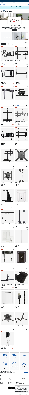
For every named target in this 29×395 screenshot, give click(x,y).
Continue (26, 372)
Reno (9, 378)
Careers (1, 384)
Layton (1, 378)
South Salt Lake (2, 380)
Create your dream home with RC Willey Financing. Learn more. (14, 0)
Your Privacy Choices (25, 391)
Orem (1, 379)
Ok (18, 391)
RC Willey (1, 10)
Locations (2, 375)
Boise (16, 377)
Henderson (10, 377)
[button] (3, 44)
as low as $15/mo (3, 64)
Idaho (16, 376)
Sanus (4, 10)
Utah (1, 376)
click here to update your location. (14, 7)
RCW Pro (1, 383)
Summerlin (10, 379)
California (23, 376)
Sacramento (23, 378)
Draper (1, 377)
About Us (1, 386)
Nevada (10, 376)
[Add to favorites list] (13, 46)
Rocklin (23, 377)
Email (15, 371)
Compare (13, 64)
